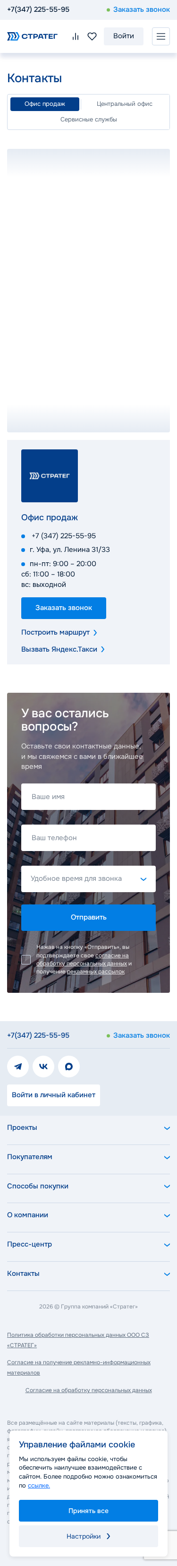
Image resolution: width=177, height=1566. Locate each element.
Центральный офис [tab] (124, 104)
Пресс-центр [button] (29, 1244)
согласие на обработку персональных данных (82, 959)
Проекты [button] (22, 1127)
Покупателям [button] (29, 1157)
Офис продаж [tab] (45, 104)
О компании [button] (27, 1215)
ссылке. (39, 1485)
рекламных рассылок (96, 971)
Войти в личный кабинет (53, 1095)
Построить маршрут (55, 632)
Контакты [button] (23, 1273)
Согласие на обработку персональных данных (88, 1390)
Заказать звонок (141, 9)
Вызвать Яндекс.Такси (59, 649)
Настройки (84, 1536)
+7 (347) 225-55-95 (64, 536)
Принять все (88, 1510)
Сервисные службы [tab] (88, 119)
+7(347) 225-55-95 (38, 9)
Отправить (89, 917)
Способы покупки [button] (37, 1186)
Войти (123, 36)
